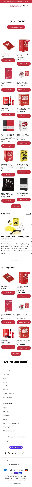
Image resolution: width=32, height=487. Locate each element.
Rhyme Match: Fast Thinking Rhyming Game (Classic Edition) (23, 136)
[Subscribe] (27, 441)
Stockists (6, 411)
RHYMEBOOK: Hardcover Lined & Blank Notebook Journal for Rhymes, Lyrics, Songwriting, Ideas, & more (8, 137)
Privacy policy (23, 478)
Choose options (23, 90)
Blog (4, 378)
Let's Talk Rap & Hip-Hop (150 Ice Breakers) (23, 109)
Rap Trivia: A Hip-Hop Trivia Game (22, 54)
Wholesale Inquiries (9, 430)
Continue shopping (16, 27)
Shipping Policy (8, 427)
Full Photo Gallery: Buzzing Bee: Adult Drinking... (15, 238)
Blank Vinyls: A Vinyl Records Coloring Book (7, 194)
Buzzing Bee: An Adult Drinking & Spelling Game (23, 165)
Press (5, 382)
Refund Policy (7, 397)
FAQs (4, 408)
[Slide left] (12, 260)
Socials (5, 389)
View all (16, 206)
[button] (3, 6)
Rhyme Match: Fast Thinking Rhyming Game (23, 83)
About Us (6, 374)
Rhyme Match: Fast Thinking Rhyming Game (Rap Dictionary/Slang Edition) (7, 166)
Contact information (17, 483)
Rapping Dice (4, 108)
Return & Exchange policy (11, 423)
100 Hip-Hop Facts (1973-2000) (8, 83)
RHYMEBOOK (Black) (22, 193)
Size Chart (6, 415)
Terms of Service (8, 393)
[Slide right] (20, 260)
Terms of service (12, 480)
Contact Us (6, 419)
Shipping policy (22, 480)
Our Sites (6, 386)
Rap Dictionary (5, 54)
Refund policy (14, 478)
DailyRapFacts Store (15, 476)
